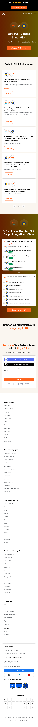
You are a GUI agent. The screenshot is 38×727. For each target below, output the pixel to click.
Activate (9, 93)
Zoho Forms (7, 590)
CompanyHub (8, 418)
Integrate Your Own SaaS (11, 650)
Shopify (6, 513)
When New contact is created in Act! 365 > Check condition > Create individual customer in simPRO (18, 138)
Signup (6, 621)
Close (5, 421)
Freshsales (7, 415)
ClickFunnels (7, 479)
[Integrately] (3, 13)
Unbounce (7, 573)
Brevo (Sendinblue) (9, 469)
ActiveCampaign (9, 456)
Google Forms (8, 560)
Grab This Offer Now (19, 7)
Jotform (6, 564)
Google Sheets (8, 504)
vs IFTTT (6, 638)
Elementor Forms (9, 554)
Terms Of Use (24, 720)
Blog (5, 605)
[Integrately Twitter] (9, 675)
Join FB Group (20, 671)
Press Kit (6, 624)
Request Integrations (10, 614)
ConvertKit (7, 485)
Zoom (5, 536)
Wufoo (6, 570)
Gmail (5, 510)
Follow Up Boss (8, 409)
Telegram (7, 539)
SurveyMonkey (8, 577)
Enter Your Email (8, 371)
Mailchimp (7, 476)
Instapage (7, 586)
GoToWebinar (8, 472)
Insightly (6, 412)
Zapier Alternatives (9, 611)
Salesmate (7, 431)
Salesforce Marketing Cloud (12, 488)
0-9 (5, 700)
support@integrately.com (14, 679)
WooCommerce (8, 520)
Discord (6, 529)
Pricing (6, 608)
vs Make (6, 635)
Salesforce (7, 405)
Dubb (5, 438)
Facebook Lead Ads (10, 453)
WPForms (6, 580)
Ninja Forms (7, 583)
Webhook (7, 507)
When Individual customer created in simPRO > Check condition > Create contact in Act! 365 (16, 165)
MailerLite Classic (9, 482)
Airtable (6, 533)
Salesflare (7, 428)
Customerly (7, 441)
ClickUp (6, 516)
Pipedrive (6, 425)
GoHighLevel (7, 466)
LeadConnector (8, 459)
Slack (5, 523)
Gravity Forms (8, 557)
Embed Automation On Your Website (14, 653)
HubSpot (6, 463)
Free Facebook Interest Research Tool (11, 662)
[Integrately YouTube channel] (29, 675)
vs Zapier (6, 631)
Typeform (7, 567)
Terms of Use (21, 385)
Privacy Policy (14, 720)
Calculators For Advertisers (12, 666)
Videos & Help (8, 617)
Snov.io (6, 434)
